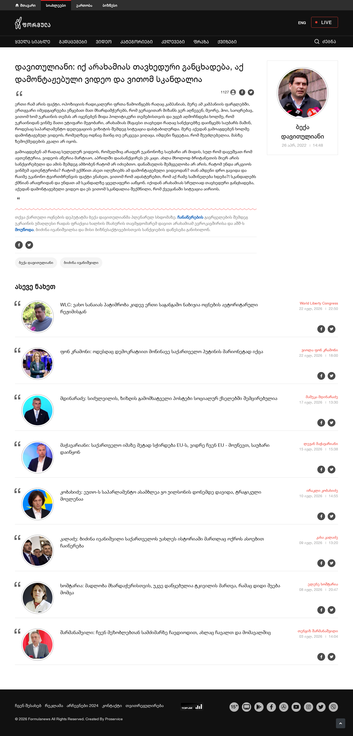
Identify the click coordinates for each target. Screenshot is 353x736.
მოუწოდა (24, 229)
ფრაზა (202, 42)
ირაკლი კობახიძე (322, 490)
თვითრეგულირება (145, 705)
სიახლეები (56, 5)
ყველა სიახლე (32, 42)
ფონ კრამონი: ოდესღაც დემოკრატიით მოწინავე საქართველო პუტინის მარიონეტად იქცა (161, 351)
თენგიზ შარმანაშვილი (318, 631)
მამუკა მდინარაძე (322, 397)
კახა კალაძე (327, 537)
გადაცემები (73, 42)
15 (234, 706)
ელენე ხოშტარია (323, 584)
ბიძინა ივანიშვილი (81, 263)
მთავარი (28, 5)
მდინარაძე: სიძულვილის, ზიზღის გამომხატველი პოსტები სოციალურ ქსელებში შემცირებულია (168, 398)
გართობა (84, 5)
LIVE (326, 22)
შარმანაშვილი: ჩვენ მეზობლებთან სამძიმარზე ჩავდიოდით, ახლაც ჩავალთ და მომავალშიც (165, 632)
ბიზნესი (110, 5)
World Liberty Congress (319, 303)
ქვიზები (227, 42)
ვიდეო (104, 42)
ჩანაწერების (191, 217)
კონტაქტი (112, 705)
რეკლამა (54, 705)
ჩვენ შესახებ (28, 705)
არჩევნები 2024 (82, 705)
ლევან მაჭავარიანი (321, 444)
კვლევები (173, 42)
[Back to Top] (340, 723)
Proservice (114, 719)
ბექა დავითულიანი (36, 263)
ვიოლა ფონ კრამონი (320, 350)
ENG (302, 23)
